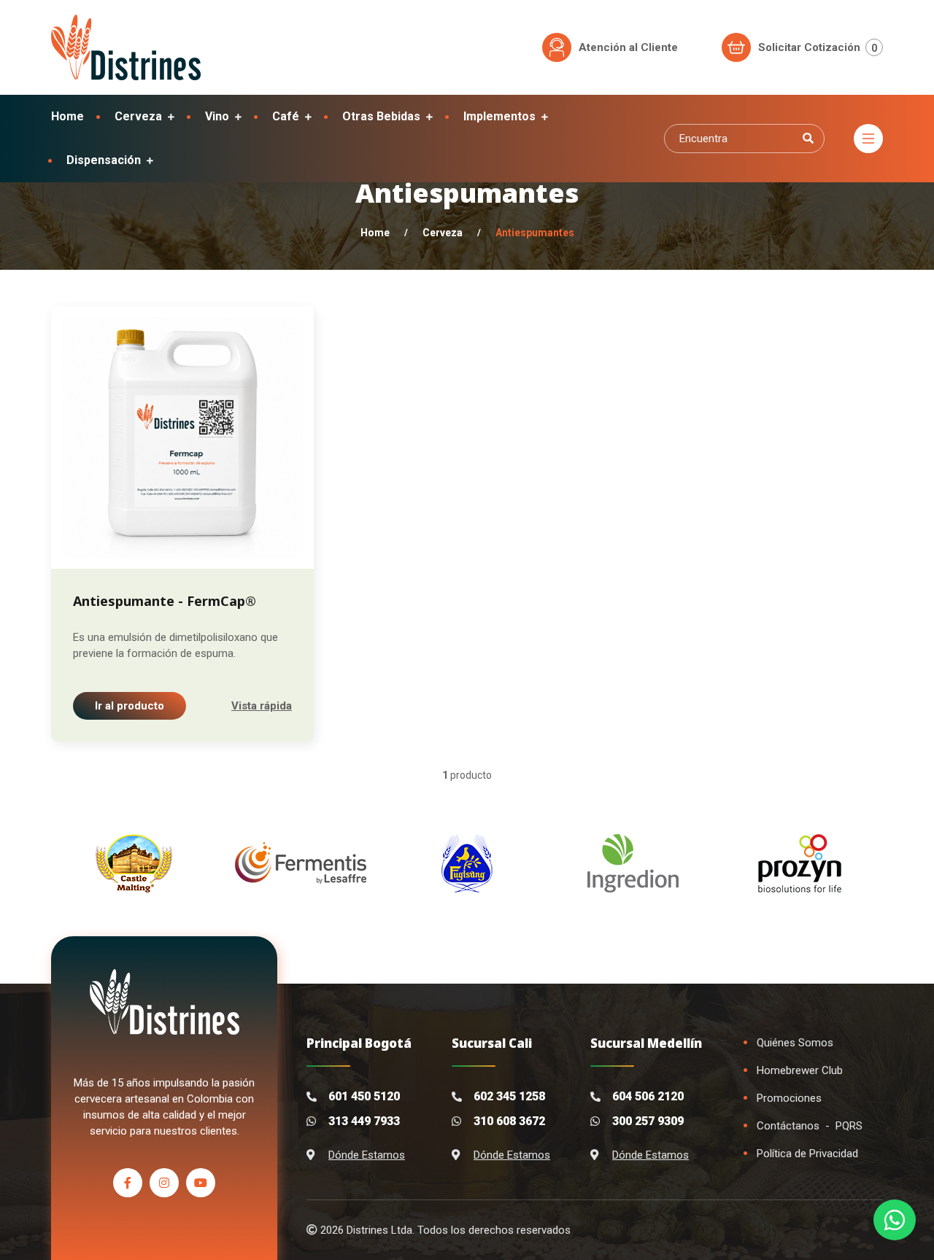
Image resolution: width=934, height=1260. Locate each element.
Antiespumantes (534, 232)
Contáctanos (788, 1125)
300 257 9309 (648, 1121)
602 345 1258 (509, 1096)
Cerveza (442, 232)
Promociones (789, 1098)
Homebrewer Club (800, 1070)
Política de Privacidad (807, 1153)
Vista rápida (261, 705)
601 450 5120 (364, 1096)
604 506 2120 (648, 1096)
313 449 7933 (364, 1121)
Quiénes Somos (795, 1042)
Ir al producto (129, 705)
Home (375, 232)
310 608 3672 (509, 1121)
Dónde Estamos (366, 1155)
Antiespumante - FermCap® (164, 601)
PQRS (848, 1125)
